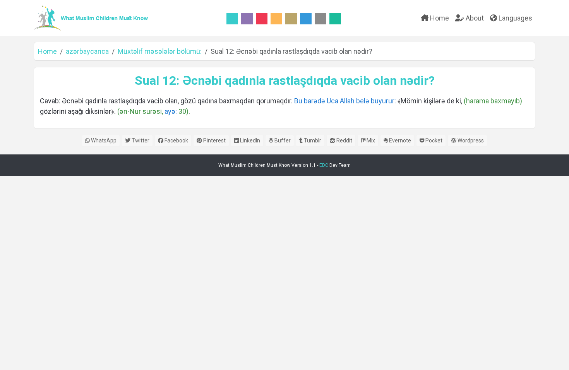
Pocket (433, 140)
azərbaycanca (87, 51)
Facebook (175, 140)
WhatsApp (103, 140)
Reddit (343, 140)
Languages (514, 18)
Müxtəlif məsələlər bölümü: (160, 51)
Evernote (399, 140)
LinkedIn (249, 140)
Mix (370, 140)
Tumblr (312, 140)
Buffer (282, 140)
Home (438, 18)
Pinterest (214, 140)
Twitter (139, 140)
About (474, 18)
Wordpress (470, 140)
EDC (323, 165)
